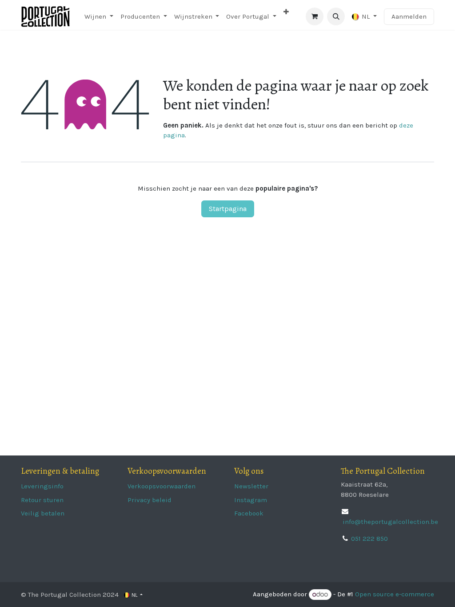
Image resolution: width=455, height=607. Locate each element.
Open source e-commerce (394, 595)
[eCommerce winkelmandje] (314, 16)
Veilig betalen (42, 513)
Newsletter (251, 486)
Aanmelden (409, 16)
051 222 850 (369, 539)
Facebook (248, 513)
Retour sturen (42, 500)
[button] (336, 16)
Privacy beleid (150, 500)
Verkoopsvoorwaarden (162, 486)
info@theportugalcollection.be (389, 522)
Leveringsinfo (42, 486)
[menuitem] (99, 16)
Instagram (250, 500)
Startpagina (228, 208)
